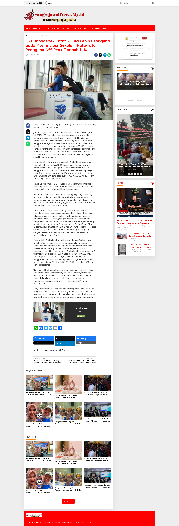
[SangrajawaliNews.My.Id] (54, 15)
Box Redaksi (79, 522)
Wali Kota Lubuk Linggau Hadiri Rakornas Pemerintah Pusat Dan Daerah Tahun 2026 (134, 82)
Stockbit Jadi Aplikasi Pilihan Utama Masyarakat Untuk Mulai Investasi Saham (82, 361)
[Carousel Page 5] (141, 100)
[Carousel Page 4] (138, 100)
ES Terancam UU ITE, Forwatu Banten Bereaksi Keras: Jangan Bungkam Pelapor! (134, 221)
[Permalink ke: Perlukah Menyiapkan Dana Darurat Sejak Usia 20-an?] (68, 384)
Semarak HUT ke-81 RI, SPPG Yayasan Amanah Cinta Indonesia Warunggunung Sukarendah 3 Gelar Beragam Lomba (134, 165)
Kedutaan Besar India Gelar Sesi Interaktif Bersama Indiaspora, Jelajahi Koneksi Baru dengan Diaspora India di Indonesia (97, 420)
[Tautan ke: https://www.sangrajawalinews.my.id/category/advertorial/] (152, 68)
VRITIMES (63, 350)
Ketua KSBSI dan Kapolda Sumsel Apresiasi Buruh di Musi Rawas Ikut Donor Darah (141, 235)
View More (68, 501)
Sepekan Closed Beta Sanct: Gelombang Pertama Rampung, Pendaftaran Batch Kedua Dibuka (38, 425)
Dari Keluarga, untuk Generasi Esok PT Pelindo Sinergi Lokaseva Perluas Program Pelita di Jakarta (39, 393)
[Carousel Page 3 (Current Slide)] (135, 100)
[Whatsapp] (109, 55)
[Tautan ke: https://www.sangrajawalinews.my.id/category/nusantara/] (152, 109)
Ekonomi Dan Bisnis (32, 56)
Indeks (89, 522)
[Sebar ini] (96, 55)
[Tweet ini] (100, 55)
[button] (153, 3)
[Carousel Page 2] (132, 100)
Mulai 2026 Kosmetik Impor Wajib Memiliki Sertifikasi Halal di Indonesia (47, 360)
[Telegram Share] (105, 55)
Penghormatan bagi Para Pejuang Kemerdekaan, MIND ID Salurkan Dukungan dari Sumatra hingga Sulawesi (68, 423)
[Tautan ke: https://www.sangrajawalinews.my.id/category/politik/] (152, 183)
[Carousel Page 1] (129, 100)
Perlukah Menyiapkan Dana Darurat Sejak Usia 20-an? (66, 396)
